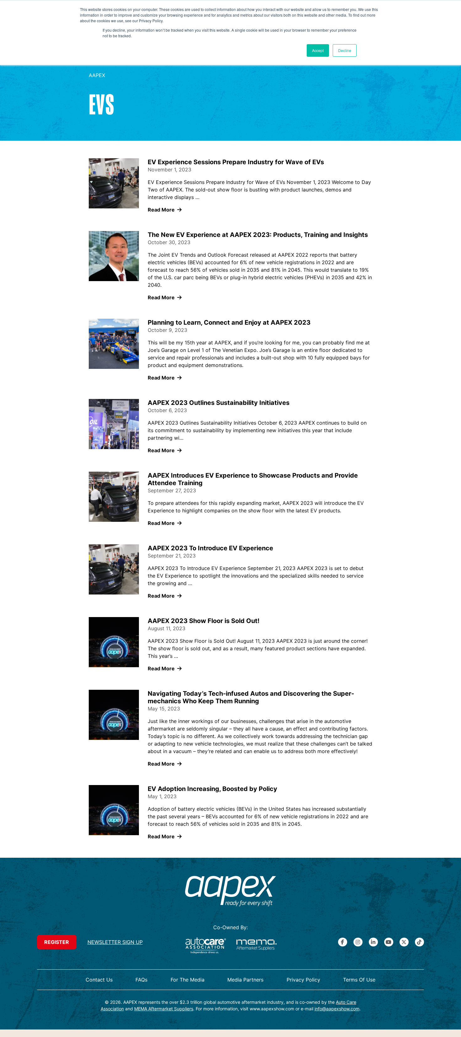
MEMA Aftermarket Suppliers (163, 1008)
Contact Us (99, 980)
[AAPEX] (230, 892)
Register (56, 942)
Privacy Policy (303, 980)
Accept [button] (318, 50)
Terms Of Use (359, 980)
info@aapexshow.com (337, 1008)
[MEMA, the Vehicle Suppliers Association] (256, 946)
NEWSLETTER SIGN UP (115, 942)
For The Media (187, 980)
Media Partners (245, 980)
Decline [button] (344, 50)
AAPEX (97, 75)
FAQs (141, 980)
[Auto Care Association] (205, 946)
